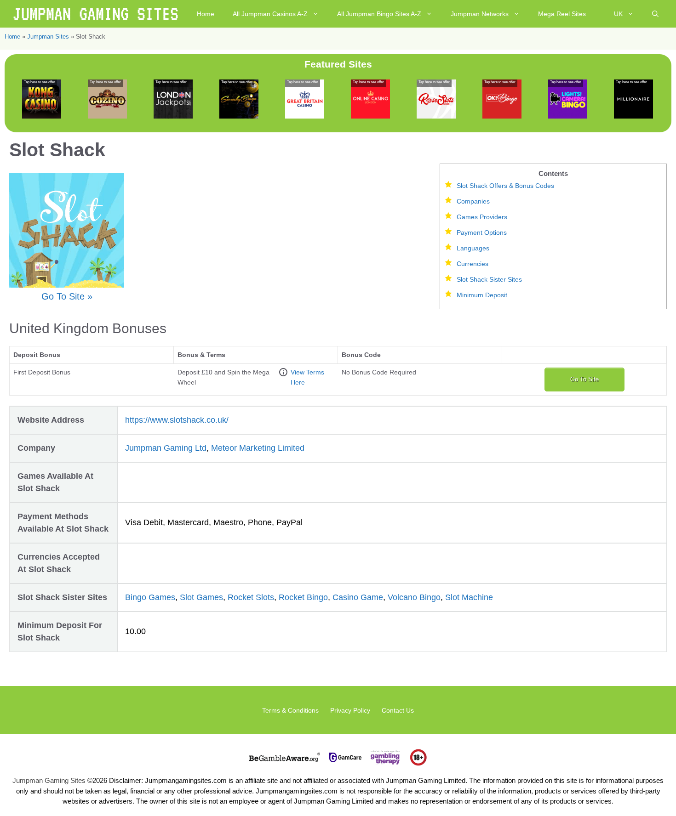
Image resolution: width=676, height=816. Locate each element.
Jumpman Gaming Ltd (165, 448)
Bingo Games (150, 597)
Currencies (472, 264)
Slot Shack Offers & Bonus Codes (505, 185)
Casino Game (357, 597)
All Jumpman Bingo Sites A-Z (379, 13)
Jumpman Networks (480, 13)
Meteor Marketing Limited (257, 448)
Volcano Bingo (414, 597)
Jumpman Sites (48, 36)
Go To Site (584, 379)
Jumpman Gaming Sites (95, 13)
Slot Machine (469, 597)
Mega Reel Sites (562, 13)
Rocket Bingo (303, 597)
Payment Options (482, 232)
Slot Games (201, 597)
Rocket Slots (251, 597)
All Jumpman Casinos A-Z (270, 13)
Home (205, 13)
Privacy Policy (350, 710)
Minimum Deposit (482, 295)
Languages (473, 248)
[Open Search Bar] (655, 14)
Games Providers (482, 217)
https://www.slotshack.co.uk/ (177, 420)
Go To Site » (66, 296)
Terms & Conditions (290, 710)
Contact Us (398, 710)
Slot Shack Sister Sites (489, 279)
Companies (473, 201)
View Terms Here (311, 377)
